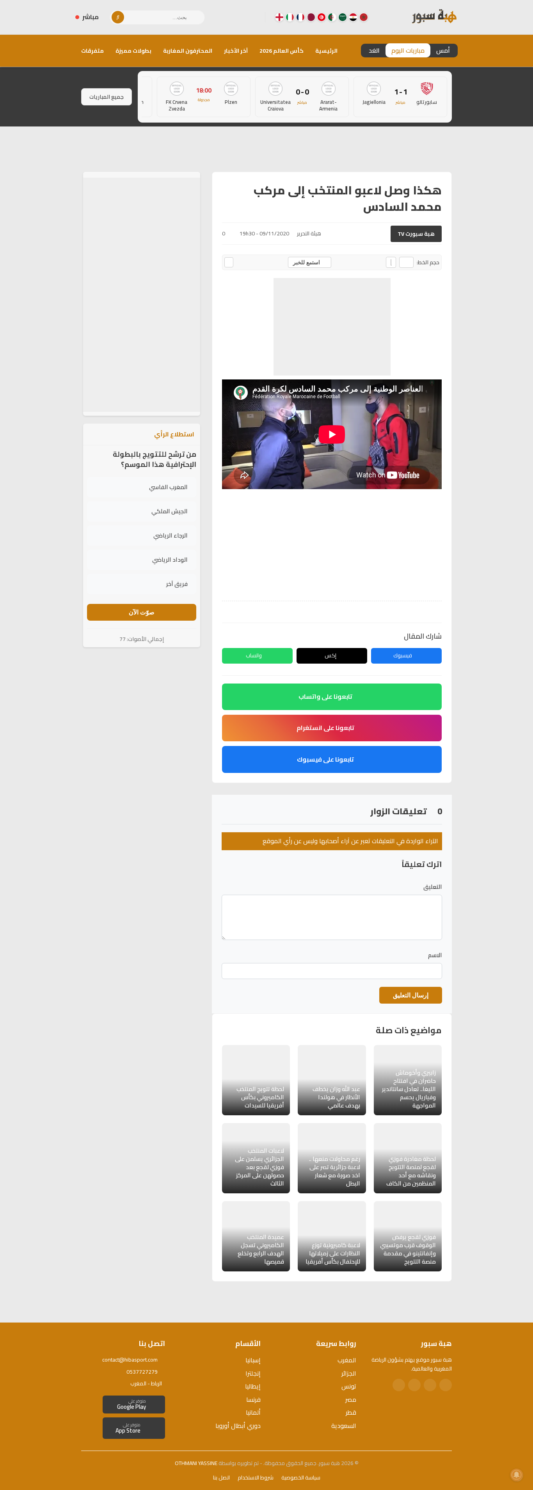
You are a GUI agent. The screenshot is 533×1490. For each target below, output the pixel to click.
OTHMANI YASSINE (196, 1463)
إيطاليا (253, 1386)
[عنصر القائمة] (363, 17)
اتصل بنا (221, 1477)
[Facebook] (253, 17)
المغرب (347, 1360)
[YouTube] (228, 17)
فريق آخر (177, 583)
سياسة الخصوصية (300, 1477)
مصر (350, 1399)
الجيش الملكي (169, 511)
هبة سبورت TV (416, 234)
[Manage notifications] (516, 1475)
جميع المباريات (106, 97)
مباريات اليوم (408, 50)
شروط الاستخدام (256, 1477)
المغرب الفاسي (168, 487)
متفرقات (92, 51)
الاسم (435, 955)
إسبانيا (253, 1360)
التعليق (432, 887)
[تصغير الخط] (406, 262)
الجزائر (348, 1373)
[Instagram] (240, 17)
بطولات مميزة (133, 51)
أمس (443, 50)
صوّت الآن (142, 612)
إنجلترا (253, 1373)
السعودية (343, 1425)
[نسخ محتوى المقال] (228, 262)
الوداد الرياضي (170, 559)
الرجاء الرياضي (170, 535)
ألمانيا (253, 1412)
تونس (348, 1386)
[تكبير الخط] (391, 262)
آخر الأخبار (236, 51)
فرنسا (253, 1399)
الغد (374, 50)
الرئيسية (326, 51)
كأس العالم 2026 (281, 51)
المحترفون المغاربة (187, 51)
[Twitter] (430, 1385)
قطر (351, 1412)
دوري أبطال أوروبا (238, 1425)
